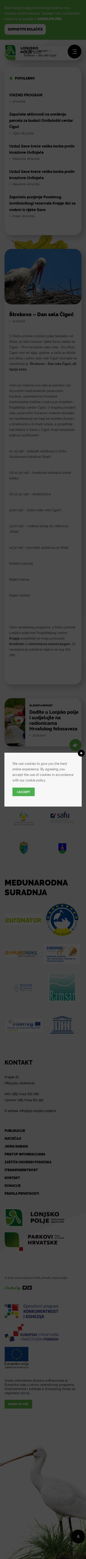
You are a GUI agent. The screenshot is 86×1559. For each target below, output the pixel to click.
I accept (23, 791)
